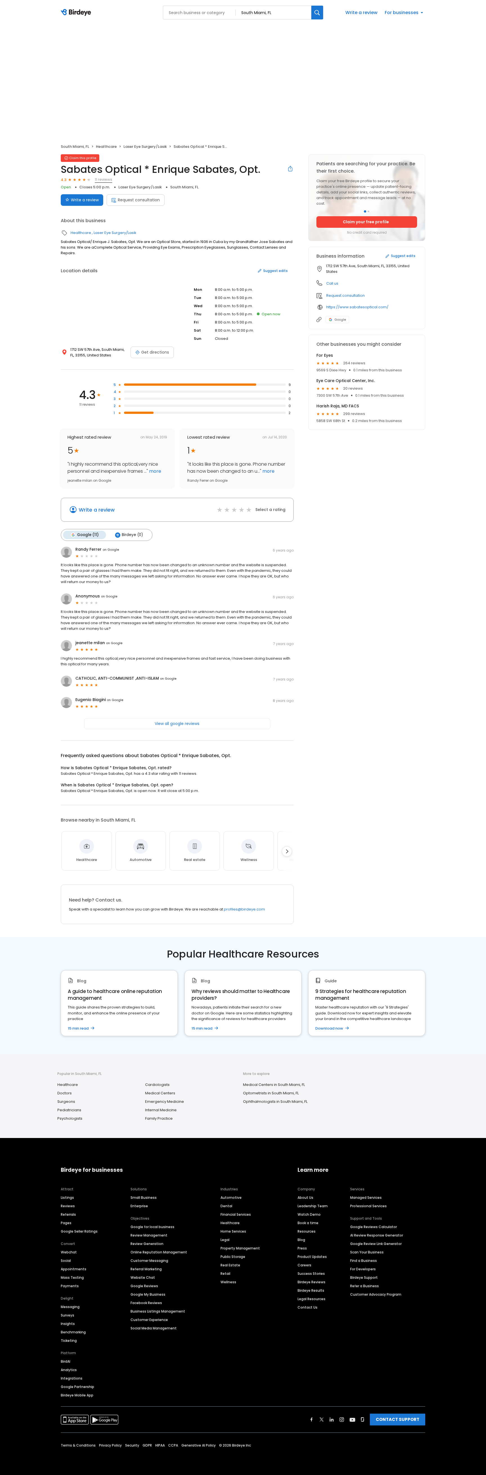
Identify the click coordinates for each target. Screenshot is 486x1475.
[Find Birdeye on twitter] (322, 1419)
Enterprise (139, 1206)
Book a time (308, 1222)
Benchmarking (73, 1332)
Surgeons (66, 1101)
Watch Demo (309, 1214)
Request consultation (139, 200)
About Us (305, 1197)
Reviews (68, 1206)
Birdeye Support (364, 1277)
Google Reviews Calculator (373, 1226)
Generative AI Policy (198, 1445)
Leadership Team (313, 1206)
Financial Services (235, 1214)
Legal (225, 1239)
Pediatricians (69, 1110)
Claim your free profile (366, 222)
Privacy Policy (110, 1445)
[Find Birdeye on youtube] (352, 1419)
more (154, 471)
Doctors (64, 1093)
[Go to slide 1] (365, 211)
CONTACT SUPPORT (397, 1419)
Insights (68, 1323)
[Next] (287, 851)
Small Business (143, 1197)
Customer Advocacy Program (375, 1294)
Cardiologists (157, 1084)
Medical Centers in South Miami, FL (274, 1084)
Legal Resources (311, 1299)
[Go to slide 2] (368, 211)
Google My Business (147, 1294)
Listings (67, 1197)
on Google (111, 549)
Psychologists (69, 1118)
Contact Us (308, 1307)
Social (66, 1260)
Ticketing (69, 1340)
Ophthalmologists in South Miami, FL (275, 1101)
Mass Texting (72, 1277)
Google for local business (152, 1226)
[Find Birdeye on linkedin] (331, 1419)
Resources (307, 1231)
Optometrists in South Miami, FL (271, 1093)
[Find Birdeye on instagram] (341, 1419)
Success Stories (311, 1273)
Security (132, 1445)
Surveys (67, 1315)
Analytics (69, 1369)
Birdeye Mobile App (77, 1395)
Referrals (68, 1214)
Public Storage (232, 1256)
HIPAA (160, 1445)
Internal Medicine (161, 1110)
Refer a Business (364, 1286)
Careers (304, 1265)
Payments (70, 1286)
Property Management (240, 1248)
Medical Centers (160, 1093)
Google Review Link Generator (376, 1243)
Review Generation (146, 1243)
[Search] (317, 12)
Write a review (361, 12)
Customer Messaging (149, 1260)
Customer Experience (149, 1319)
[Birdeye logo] (77, 13)
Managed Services (366, 1197)
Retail (225, 1273)
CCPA (173, 1445)
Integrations (71, 1378)
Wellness (228, 1282)
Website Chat (142, 1277)
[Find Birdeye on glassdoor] (362, 1419)
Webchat (69, 1252)
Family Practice (159, 1118)
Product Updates (312, 1256)
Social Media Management (153, 1328)
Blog (301, 1239)
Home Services (233, 1231)
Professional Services (368, 1206)
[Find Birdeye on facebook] (311, 1419)
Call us (332, 283)
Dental (226, 1206)
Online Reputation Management (158, 1252)
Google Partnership (77, 1386)
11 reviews (103, 179)
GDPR (147, 1445)
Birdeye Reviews (311, 1282)
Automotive (231, 1197)
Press (302, 1248)
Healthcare (106, 146)
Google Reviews (144, 1286)
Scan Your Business (367, 1252)
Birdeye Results (311, 1290)
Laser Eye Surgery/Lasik (145, 146)
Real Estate (230, 1265)
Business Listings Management (157, 1311)
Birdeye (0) (132, 534)
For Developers (363, 1269)
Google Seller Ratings (79, 1231)
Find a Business (363, 1260)
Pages (66, 1222)
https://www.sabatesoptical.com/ (357, 307)
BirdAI (65, 1361)
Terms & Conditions (78, 1445)
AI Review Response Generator (376, 1235)
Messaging (70, 1306)
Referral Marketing (146, 1269)
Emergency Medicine (164, 1101)
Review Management (148, 1235)
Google (340, 319)
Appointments (73, 1269)
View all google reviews (177, 723)
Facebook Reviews (146, 1302)
